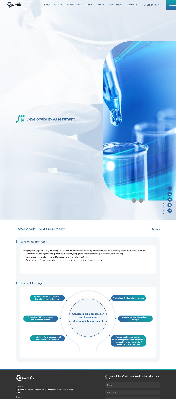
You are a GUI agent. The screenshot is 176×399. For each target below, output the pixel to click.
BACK (157, 229)
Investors (100, 5)
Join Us (89, 5)
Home (47, 5)
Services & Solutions (74, 5)
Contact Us (132, 5)
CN (159, 5)
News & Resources (115, 5)
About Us (58, 5)
